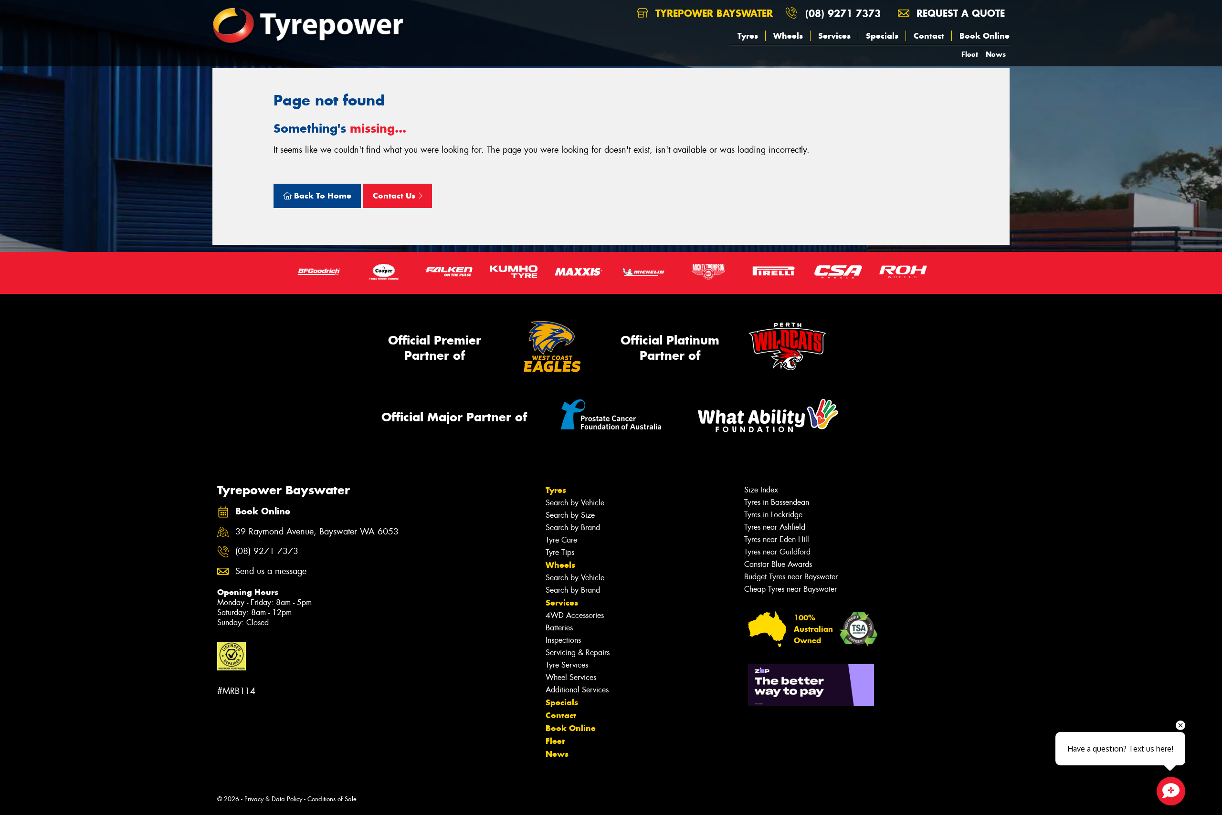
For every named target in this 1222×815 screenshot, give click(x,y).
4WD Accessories (575, 615)
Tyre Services (567, 665)
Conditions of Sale (332, 799)
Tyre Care (561, 540)
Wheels (788, 36)
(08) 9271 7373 (843, 13)
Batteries (559, 628)
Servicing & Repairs (578, 653)
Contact (929, 36)
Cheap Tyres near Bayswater (790, 589)
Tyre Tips (560, 552)
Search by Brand (573, 527)
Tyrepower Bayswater (712, 13)
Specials (882, 36)
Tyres (747, 36)
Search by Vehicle (575, 503)
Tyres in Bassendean (776, 502)
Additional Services (577, 690)
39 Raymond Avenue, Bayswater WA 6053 (317, 531)
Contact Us (395, 195)
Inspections (563, 640)
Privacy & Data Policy (273, 799)
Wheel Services (571, 677)
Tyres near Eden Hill (776, 539)
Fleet (969, 54)
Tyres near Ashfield (774, 527)
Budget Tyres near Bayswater (791, 577)
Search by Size (570, 515)
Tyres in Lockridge (773, 515)
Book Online (984, 36)
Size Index (761, 490)
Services (834, 36)
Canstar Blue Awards (778, 564)
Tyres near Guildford (777, 552)
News (996, 54)
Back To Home (321, 195)
